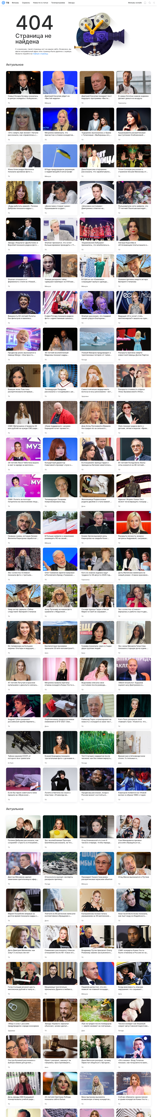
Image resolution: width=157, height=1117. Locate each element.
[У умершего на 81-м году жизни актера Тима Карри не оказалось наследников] (23, 931)
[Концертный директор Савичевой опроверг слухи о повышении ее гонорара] (60, 455)
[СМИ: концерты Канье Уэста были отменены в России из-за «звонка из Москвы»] (133, 1089)
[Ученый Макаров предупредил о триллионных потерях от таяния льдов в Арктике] (97, 345)
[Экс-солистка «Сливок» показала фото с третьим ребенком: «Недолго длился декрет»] (23, 565)
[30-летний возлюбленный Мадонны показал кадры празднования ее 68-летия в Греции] (60, 345)
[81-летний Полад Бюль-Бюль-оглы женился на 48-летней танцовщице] (133, 455)
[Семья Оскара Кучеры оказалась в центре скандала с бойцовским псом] (23, 88)
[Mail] (3, 2)
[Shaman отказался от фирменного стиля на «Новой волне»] (23, 271)
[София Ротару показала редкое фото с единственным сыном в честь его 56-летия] (60, 308)
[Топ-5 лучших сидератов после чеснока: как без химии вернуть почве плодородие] (97, 748)
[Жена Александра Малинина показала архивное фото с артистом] (23, 161)
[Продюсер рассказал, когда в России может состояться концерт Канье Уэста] (97, 785)
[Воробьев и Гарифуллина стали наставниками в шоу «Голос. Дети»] (60, 821)
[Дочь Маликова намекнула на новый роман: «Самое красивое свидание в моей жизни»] (133, 565)
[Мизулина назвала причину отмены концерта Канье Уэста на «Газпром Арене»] (60, 675)
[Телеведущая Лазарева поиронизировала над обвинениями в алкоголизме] (60, 491)
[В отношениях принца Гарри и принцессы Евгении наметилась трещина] (97, 455)
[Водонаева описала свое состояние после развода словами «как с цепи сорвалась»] (97, 675)
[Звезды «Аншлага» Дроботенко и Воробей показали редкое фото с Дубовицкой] (23, 235)
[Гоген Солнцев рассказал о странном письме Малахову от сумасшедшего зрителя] (133, 161)
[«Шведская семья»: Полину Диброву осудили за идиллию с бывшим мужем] (97, 895)
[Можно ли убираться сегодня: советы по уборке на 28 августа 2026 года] (133, 895)
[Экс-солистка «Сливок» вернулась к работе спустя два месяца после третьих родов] (133, 601)
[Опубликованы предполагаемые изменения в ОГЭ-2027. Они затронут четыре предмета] (60, 711)
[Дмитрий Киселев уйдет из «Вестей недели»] (60, 88)
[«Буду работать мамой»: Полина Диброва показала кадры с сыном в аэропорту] (23, 198)
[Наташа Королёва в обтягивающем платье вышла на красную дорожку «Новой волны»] (133, 235)
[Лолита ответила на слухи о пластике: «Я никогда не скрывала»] (60, 785)
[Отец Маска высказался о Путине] (133, 1016)
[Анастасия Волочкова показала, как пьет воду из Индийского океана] (133, 1052)
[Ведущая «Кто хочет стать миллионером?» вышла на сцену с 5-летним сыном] (133, 308)
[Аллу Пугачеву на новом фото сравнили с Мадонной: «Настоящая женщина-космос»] (60, 601)
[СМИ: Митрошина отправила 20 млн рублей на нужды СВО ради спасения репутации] (23, 418)
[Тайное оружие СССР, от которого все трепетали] (23, 748)
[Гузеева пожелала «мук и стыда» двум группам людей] (97, 638)
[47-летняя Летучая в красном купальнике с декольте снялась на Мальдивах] (23, 675)
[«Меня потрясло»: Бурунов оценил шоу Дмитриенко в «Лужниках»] (133, 675)
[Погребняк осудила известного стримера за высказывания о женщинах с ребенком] (97, 821)
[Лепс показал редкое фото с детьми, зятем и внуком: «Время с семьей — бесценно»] (133, 418)
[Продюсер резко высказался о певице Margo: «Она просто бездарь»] (23, 345)
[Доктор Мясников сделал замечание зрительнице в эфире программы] (23, 1016)
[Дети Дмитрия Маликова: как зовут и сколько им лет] (23, 1089)
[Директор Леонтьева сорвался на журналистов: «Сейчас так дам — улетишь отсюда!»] (60, 895)
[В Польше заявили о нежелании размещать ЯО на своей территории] (60, 528)
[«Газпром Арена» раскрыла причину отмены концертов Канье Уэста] (60, 858)
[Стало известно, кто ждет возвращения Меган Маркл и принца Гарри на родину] (133, 821)
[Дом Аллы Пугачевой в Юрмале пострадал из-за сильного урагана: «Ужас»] (97, 418)
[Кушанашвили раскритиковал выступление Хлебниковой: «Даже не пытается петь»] (133, 125)
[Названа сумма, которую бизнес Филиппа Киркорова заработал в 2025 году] (23, 528)
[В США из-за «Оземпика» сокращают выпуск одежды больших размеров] (97, 271)
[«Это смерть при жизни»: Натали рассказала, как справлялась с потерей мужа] (23, 125)
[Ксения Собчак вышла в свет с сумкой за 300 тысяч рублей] (23, 858)
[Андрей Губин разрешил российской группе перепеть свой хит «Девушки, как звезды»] (23, 711)
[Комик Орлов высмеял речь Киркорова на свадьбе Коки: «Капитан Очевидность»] (97, 528)
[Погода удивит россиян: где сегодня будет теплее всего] (133, 931)
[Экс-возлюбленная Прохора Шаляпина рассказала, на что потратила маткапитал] (60, 979)
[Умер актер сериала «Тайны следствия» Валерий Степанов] (23, 601)
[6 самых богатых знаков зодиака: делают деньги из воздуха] (133, 88)
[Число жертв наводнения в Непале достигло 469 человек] (97, 858)
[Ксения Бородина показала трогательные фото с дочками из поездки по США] (60, 748)
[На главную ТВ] (7, 2)
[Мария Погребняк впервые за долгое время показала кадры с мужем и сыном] (23, 1052)
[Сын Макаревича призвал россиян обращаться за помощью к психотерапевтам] (133, 979)
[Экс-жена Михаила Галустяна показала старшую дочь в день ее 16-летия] (133, 638)
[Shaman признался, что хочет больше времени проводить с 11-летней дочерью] (60, 235)
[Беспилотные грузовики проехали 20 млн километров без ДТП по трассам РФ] (60, 638)
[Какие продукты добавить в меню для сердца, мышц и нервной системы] (23, 895)
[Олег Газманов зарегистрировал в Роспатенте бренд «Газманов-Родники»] (60, 565)
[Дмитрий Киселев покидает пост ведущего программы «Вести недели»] (97, 88)
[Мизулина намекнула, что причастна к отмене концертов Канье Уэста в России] (60, 125)
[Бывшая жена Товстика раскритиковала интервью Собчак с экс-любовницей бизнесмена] (23, 381)
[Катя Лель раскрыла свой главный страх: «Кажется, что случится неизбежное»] (133, 711)
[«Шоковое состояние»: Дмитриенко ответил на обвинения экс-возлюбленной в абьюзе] (97, 198)
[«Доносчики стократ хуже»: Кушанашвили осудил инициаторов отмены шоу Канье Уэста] (60, 198)
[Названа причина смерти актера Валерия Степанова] (133, 271)
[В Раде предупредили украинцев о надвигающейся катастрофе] (60, 161)
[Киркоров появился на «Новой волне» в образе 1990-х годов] (133, 785)
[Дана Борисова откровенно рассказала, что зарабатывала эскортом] (97, 161)
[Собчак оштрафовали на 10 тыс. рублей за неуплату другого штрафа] (97, 931)
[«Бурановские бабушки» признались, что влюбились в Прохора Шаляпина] (97, 235)
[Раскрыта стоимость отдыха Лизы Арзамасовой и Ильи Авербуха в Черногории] (133, 381)
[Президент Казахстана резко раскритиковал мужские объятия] (97, 1016)
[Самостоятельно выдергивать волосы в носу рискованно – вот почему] (97, 381)
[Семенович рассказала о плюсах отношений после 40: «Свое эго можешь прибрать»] (60, 1089)
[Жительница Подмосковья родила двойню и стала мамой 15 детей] (97, 491)
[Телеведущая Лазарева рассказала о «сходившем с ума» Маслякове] (60, 381)
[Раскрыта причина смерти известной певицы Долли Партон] (133, 345)
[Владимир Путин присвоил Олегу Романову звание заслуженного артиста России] (97, 1089)
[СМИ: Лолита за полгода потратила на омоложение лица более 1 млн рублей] (23, 491)
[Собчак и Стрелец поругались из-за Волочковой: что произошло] (133, 858)
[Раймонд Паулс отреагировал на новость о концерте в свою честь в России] (97, 711)
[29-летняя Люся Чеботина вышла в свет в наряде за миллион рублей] (23, 455)
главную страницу (40, 54)
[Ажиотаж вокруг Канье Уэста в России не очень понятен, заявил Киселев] (60, 931)
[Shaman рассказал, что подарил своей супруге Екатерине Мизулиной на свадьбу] (97, 308)
